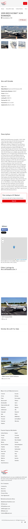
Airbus (16, 405)
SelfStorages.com (5, 508)
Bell (2, 414)
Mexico (3, 460)
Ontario (3, 456)
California (3, 440)
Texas (2, 437)
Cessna (3, 393)
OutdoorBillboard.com (6, 513)
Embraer (3, 421)
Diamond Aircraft (5, 405)
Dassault (3, 412)
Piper (2, 398)
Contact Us (4, 486)
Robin (16, 414)
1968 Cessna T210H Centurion (10, 376)
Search (14, 201)
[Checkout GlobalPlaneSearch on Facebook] (22, 522)
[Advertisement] (14, 63)
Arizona (3, 449)
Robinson (3, 407)
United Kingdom (18, 444)
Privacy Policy (4, 493)
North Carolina (4, 444)
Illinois (2, 442)
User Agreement (5, 495)
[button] (14, 32)
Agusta (16, 407)
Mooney (3, 416)
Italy (16, 453)
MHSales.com (4, 511)
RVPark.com (4, 504)
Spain (16, 456)
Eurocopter (17, 398)
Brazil (16, 433)
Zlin (15, 409)
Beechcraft (4, 400)
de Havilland (18, 418)
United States (4, 433)
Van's (16, 402)
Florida (2, 435)
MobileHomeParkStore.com (8, 501)
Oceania (17, 435)
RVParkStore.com (5, 506)
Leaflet (17, 259)
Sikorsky (17, 421)
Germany (17, 446)
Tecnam (3, 418)
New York (3, 451)
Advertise (3, 491)
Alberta (3, 458)
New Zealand (18, 440)
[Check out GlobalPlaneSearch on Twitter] (25, 522)
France (16, 451)
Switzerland (17, 449)
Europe (16, 442)
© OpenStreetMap (23, 259)
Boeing (16, 396)
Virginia (3, 446)
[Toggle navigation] (25, 3)
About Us (3, 488)
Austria (16, 458)
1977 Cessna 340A (7, 317)
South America (4, 462)
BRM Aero (17, 416)
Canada (3, 453)
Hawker (3, 423)
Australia (17, 437)
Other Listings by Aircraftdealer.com (8, 268)
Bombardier (4, 402)
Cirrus (2, 396)
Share (5, 226)
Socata (16, 393)
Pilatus (16, 400)
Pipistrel (17, 412)
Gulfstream (4, 409)
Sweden (17, 460)
